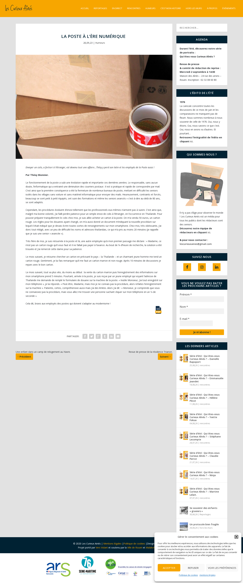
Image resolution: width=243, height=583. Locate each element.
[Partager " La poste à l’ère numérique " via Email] (118, 336)
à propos (212, 8)
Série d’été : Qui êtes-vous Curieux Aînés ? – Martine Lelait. (205, 491)
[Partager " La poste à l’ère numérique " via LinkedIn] (111, 336)
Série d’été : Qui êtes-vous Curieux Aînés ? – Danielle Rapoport (205, 358)
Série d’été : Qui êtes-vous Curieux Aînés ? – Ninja (205, 474)
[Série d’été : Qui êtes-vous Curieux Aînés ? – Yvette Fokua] (184, 416)
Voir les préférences (222, 567)
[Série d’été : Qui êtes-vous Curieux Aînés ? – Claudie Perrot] (184, 455)
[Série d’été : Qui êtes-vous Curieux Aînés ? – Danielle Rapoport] (184, 358)
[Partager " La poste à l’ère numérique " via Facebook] (85, 336)
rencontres (205, 365)
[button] (236, 536)
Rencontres (134, 8)
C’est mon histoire (171, 8)
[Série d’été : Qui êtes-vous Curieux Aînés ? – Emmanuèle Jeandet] (184, 377)
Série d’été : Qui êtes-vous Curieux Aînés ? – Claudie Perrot (205, 455)
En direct (117, 8)
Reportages (100, 8)
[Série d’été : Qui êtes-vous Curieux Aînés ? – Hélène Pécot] (184, 397)
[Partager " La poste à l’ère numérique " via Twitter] (91, 336)
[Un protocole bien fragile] (184, 526)
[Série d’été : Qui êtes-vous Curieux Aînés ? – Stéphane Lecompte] (184, 436)
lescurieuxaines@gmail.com (196, 244)
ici (191, 141)
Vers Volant (102, 547)
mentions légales (207, 575)
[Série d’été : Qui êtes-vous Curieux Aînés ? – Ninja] (184, 474)
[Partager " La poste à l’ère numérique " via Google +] (98, 336)
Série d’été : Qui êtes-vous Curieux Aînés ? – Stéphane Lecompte (205, 436)
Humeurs (150, 8)
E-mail (184, 318)
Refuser (193, 567)
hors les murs (194, 8)
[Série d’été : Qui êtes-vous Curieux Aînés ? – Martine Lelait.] (184, 491)
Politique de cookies (188, 575)
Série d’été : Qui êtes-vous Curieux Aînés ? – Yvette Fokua (205, 417)
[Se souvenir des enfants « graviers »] (184, 510)
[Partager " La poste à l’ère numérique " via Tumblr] (104, 336)
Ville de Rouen (135, 547)
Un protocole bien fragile (204, 524)
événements (229, 8)
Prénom (186, 294)
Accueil (85, 8)
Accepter (169, 567)
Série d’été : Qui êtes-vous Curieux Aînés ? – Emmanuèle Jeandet (206, 378)
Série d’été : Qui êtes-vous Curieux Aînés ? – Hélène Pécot (205, 397)
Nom (184, 306)
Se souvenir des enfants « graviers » (203, 509)
